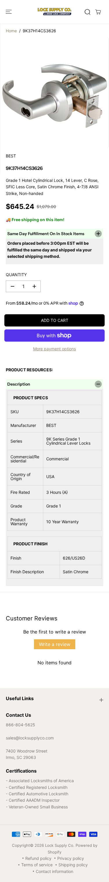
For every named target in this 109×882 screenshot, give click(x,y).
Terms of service (37, 864)
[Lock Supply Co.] (54, 11)
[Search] (87, 12)
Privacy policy (70, 858)
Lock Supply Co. (59, 845)
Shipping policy (73, 864)
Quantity (16, 274)
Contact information (54, 871)
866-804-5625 (20, 724)
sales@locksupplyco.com (30, 737)
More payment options (54, 348)
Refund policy (38, 858)
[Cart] (98, 12)
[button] (9, 12)
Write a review (54, 644)
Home (11, 30)
